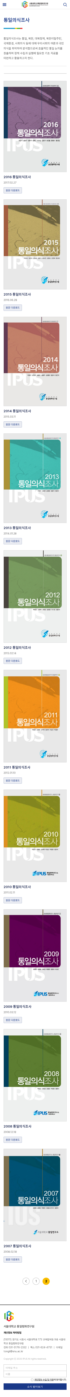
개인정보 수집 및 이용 (44, 1379)
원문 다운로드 (13, 190)
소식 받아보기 (35, 1386)
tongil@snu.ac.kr (13, 1351)
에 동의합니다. (50, 1379)
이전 (26, 1281)
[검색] (65, 5)
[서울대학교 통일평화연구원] (35, 7)
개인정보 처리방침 (12, 1332)
